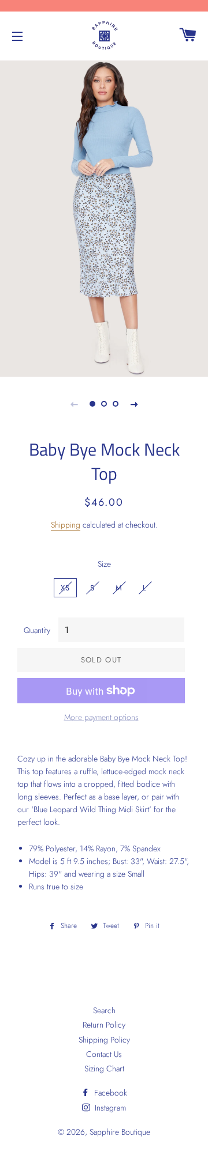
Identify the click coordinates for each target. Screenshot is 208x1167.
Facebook (109, 1092)
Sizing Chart (104, 1068)
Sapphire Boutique (120, 1132)
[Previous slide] (74, 403)
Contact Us (104, 1054)
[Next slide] (134, 403)
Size (104, 564)
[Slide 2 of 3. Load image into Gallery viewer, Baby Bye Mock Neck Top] (104, 404)
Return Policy (104, 1024)
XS (65, 587)
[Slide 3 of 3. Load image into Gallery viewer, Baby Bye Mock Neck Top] (115, 404)
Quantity (37, 630)
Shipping (65, 525)
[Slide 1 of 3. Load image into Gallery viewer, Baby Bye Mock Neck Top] (92, 404)
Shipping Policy (104, 1039)
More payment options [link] (101, 717)
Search (104, 1010)
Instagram (109, 1107)
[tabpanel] (104, 217)
